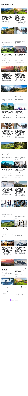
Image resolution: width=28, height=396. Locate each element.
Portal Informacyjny (5, 1)
